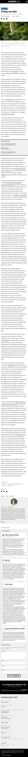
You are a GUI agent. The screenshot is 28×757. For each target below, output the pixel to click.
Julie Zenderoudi (5, 711)
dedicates (3, 175)
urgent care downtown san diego (15, 628)
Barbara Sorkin (21, 434)
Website (3, 670)
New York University (10, 752)
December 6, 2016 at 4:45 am (8, 630)
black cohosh (3, 484)
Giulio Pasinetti (5, 340)
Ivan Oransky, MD (5, 737)
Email (3, 665)
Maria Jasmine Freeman (12, 535)
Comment (4, 651)
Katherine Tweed (4, 145)
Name (2, 661)
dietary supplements (17, 484)
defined (8, 99)
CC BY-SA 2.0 (7, 46)
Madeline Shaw (4, 702)
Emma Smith (4, 728)
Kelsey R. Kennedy (5, 16)
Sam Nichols (4, 716)
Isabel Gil (3, 733)
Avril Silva (3, 706)
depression (10, 484)
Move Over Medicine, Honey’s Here (8, 143)
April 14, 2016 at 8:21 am (7, 536)
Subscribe (24, 689)
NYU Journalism (7, 755)
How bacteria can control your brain (8, 151)
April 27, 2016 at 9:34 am (7, 586)
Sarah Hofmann (4, 722)
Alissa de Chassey (5, 727)
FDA (22, 484)
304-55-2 (7, 560)
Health (4, 9)
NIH (13, 485)
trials (12, 209)
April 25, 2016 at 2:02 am (7, 562)
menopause (3, 485)
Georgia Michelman (5, 718)
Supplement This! (4, 147)
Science (14, 2)
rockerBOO (22, 45)
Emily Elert (3, 149)
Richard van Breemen (20, 195)
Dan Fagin (3, 743)
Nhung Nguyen (5, 712)
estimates (15, 71)
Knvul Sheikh (3, 153)
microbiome (11, 365)
